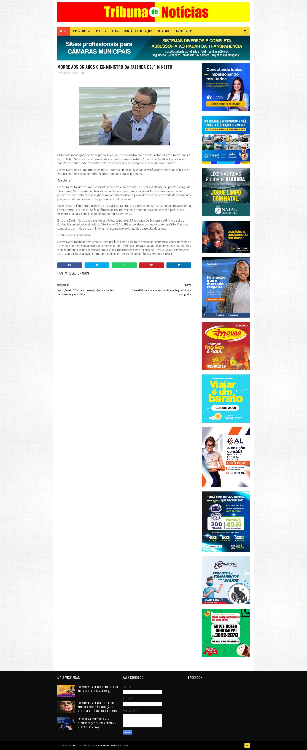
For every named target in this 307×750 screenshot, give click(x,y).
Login (125, 745)
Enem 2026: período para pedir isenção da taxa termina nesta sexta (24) (97, 723)
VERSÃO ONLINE (81, 31)
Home (63, 31)
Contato (163, 31)
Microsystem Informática (109, 745)
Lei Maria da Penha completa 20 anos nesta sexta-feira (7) (98, 689)
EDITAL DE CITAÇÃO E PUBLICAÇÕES (132, 31)
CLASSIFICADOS (184, 31)
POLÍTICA (101, 31)
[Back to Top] (247, 745)
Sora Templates (74, 745)
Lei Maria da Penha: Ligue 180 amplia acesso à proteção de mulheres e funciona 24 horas (97, 707)
